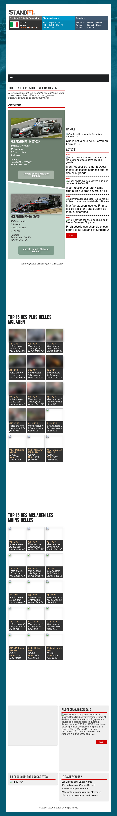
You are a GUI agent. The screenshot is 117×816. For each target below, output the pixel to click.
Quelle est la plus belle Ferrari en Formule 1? (87, 142)
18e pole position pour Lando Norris (79, 795)
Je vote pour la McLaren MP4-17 (36, 175)
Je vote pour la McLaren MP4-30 (36, 250)
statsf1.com (57, 263)
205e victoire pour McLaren (75, 788)
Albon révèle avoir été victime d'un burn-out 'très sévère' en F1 (86, 189)
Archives (73, 807)
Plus (71, 235)
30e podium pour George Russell (78, 785)
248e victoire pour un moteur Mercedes (81, 792)
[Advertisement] (58, 52)
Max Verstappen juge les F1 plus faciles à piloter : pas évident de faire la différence (86, 208)
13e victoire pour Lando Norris (76, 782)
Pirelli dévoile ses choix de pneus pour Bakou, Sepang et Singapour (87, 228)
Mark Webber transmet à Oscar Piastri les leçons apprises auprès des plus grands (87, 169)
